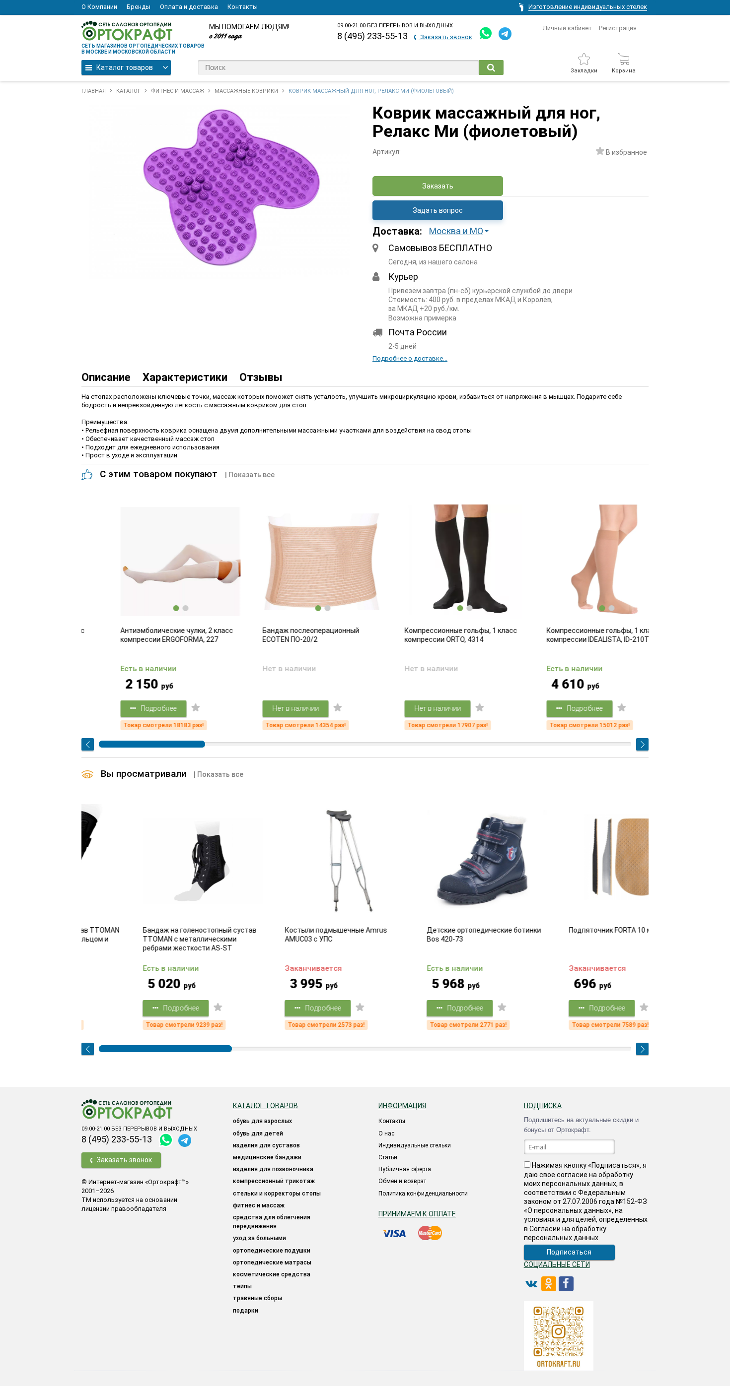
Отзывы (261, 377)
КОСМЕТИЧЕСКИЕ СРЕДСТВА (271, 1274)
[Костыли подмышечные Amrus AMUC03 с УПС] (294, 861)
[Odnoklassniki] (548, 1283)
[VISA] (394, 1233)
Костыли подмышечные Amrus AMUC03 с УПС (285, 934)
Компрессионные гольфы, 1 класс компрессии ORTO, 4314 (432, 635)
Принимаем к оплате (417, 1214)
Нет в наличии (267, 708)
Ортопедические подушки (271, 1250)
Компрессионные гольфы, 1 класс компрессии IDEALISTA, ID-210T (574, 635)
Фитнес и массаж (259, 1205)
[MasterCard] (430, 1233)
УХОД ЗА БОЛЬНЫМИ (259, 1238)
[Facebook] (566, 1283)
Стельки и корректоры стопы (277, 1193)
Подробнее (130, 708)
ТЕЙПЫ (242, 1286)
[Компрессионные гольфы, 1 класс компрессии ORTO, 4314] (436, 561)
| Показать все (250, 475)
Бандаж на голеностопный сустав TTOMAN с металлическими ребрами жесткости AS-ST (149, 939)
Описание (106, 377)
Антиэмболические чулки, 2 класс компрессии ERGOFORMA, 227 (148, 635)
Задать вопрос (438, 210)
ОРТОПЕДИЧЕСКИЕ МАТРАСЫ (272, 1262)
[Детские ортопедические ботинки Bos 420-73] (436, 861)
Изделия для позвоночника (273, 1169)
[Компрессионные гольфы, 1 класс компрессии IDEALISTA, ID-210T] (578, 561)
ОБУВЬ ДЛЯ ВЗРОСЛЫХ (262, 1121)
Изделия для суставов (266, 1145)
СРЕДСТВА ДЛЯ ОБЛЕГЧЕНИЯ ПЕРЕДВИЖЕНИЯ (271, 1222)
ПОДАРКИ (245, 1310)
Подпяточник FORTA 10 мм (562, 930)
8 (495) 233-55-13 (372, 36)
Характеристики (185, 377)
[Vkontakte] (531, 1283)
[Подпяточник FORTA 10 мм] (578, 861)
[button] (462, 231)
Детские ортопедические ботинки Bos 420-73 (433, 934)
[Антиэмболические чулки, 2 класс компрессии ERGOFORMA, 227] (152, 561)
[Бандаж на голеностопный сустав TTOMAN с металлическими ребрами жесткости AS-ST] (152, 861)
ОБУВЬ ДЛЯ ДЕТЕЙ (258, 1133)
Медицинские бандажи (267, 1157)
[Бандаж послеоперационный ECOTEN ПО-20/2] (294, 561)
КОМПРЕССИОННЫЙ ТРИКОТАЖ (274, 1181)
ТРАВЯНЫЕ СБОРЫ (257, 1298)
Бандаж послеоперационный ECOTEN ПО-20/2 (282, 635)
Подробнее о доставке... (409, 358)
